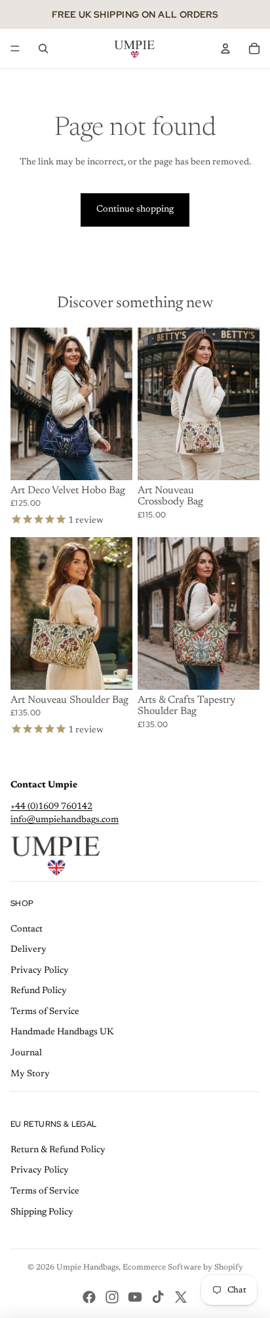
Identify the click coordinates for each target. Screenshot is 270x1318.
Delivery (28, 949)
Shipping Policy (41, 1212)
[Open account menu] (225, 48)
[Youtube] (135, 1297)
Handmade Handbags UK (62, 1032)
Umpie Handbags (87, 1267)
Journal (26, 1053)
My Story (30, 1074)
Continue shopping (135, 209)
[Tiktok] (158, 1297)
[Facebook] (89, 1297)
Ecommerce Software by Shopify (183, 1267)
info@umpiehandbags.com (64, 820)
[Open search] (43, 48)
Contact (26, 929)
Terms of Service (44, 1012)
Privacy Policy (39, 970)
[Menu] (15, 48)
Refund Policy (38, 991)
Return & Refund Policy (58, 1150)
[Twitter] (181, 1297)
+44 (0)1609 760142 (51, 807)
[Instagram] (112, 1297)
